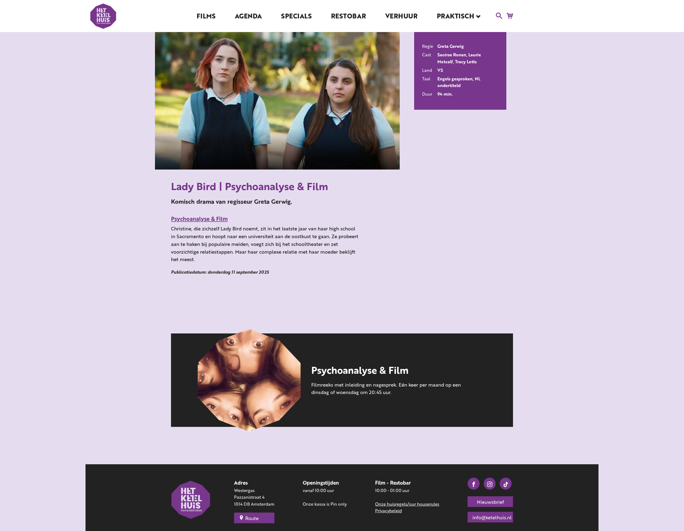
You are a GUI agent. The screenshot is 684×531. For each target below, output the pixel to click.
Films (206, 16)
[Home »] (191, 500)
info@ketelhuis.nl (492, 517)
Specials (296, 16)
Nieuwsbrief (490, 501)
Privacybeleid (388, 511)
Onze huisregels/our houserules (407, 504)
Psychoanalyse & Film (199, 218)
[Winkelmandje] (508, 15)
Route (252, 518)
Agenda (248, 16)
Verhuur (401, 16)
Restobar (348, 16)
